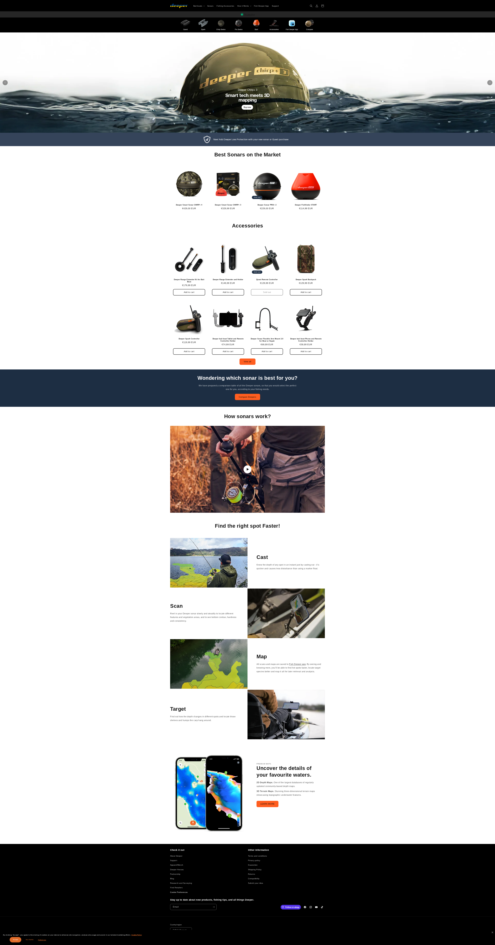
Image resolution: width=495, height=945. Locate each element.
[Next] (489, 82)
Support (173, 860)
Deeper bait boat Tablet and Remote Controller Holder (228, 340)
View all (247, 361)
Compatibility (253, 879)
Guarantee (252, 865)
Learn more (261, 119)
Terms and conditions (257, 856)
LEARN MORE (267, 804)
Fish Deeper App (292, 29)
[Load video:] (247, 469)
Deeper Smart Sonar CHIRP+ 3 (228, 205)
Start (256, 29)
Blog (172, 879)
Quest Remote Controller (267, 280)
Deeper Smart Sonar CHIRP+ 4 (189, 205)
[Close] (492, 932)
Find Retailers (176, 888)
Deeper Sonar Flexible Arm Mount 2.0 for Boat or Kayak (267, 340)
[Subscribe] (213, 907)
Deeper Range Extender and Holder (228, 280)
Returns (251, 874)
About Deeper (176, 856)
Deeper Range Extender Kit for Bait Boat (189, 281)
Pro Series (238, 29)
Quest (185, 29)
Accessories (274, 29)
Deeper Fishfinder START (306, 205)
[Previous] (5, 82)
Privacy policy (254, 860)
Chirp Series (220, 29)
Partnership (175, 874)
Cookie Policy (136, 935)
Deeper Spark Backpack (306, 280)
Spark (203, 29)
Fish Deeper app (297, 664)
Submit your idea (255, 883)
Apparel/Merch (176, 865)
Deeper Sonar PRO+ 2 (267, 205)
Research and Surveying (181, 883)
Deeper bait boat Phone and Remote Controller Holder (306, 340)
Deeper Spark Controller (189, 339)
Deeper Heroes (177, 870)
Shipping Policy (255, 870)
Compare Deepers (247, 397)
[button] (199, 6)
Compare (309, 29)
